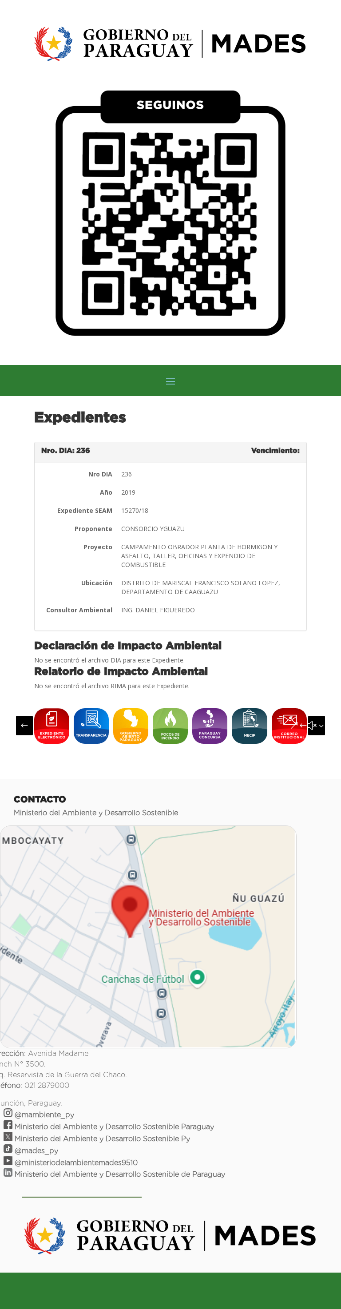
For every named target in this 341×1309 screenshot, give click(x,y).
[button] (24, 725)
